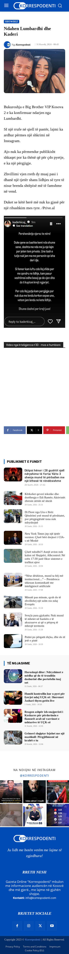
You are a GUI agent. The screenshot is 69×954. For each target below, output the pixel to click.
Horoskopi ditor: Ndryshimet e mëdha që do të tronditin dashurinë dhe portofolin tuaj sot (44, 677)
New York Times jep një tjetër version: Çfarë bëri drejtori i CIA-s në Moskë (45, 537)
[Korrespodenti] (8, 44)
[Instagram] (29, 926)
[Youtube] (52, 926)
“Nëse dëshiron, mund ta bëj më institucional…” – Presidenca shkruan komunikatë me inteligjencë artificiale (44, 581)
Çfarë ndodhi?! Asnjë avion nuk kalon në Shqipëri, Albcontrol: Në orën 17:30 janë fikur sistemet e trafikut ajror (45, 557)
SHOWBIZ (11, 21)
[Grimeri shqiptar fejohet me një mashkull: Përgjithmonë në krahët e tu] (13, 737)
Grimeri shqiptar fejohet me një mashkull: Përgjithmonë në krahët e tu (45, 737)
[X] (40, 926)
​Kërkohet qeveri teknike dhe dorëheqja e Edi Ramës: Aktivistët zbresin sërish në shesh (45, 497)
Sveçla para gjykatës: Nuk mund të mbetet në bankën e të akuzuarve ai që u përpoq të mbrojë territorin (44, 620)
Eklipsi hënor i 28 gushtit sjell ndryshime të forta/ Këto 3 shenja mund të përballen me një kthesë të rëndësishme (44, 476)
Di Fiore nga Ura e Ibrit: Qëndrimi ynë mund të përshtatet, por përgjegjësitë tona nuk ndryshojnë (45, 517)
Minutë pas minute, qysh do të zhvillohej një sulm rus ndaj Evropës (43, 601)
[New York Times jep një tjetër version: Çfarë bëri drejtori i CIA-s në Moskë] (13, 538)
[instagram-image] (11, 791)
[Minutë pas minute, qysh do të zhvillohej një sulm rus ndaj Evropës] (13, 601)
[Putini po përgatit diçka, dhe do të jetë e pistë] (13, 641)
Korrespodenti (23, 44)
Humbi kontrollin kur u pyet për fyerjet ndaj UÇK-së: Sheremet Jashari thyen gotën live (45, 697)
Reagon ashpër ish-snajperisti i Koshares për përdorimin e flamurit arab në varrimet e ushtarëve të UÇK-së (44, 717)
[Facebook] (17, 926)
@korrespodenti (34, 775)
